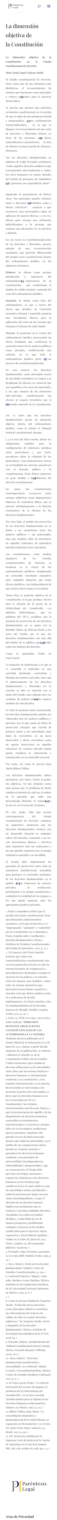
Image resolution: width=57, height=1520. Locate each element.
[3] (41, 138)
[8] (7, 404)
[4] (7, 183)
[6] (22, 281)
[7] (45, 359)
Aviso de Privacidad (20, 1516)
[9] (34, 478)
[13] (18, 883)
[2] (28, 121)
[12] (47, 801)
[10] (43, 642)
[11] (36, 699)
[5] (29, 203)
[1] (22, 97)
